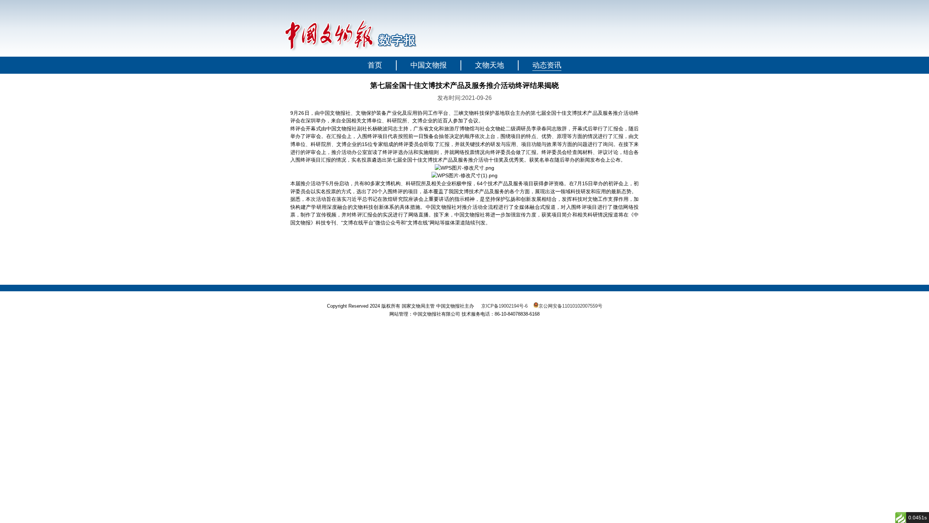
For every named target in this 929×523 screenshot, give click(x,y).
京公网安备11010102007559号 (570, 306)
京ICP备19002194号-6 (504, 306)
